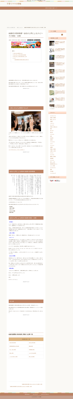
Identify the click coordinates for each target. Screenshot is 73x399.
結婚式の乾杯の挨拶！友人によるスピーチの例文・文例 (32, 384)
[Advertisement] (36, 18)
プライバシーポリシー (45, 394)
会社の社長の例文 (13, 342)
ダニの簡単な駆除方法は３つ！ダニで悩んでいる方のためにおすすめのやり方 (60, 56)
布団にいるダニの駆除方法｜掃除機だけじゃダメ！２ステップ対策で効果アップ (60, 99)
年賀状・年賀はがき (53, 126)
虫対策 (51, 139)
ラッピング (52, 145)
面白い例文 (12, 353)
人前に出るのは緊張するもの (17, 53)
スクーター (52, 160)
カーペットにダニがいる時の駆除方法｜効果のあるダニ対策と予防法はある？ (60, 77)
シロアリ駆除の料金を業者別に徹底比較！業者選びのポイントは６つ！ (60, 49)
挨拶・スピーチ (53, 119)
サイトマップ (35, 394)
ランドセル (52, 154)
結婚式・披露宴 (53, 117)
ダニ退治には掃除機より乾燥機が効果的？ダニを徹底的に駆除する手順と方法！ (60, 84)
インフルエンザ (53, 173)
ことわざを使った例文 (13, 356)
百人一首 (51, 130)
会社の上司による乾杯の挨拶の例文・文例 (20, 56)
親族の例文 (31, 346)
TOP (11, 27)
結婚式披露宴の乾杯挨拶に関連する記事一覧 (22, 59)
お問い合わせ (27, 394)
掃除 (51, 128)
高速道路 (51, 158)
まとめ (14, 58)
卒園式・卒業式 (53, 149)
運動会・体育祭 (53, 156)
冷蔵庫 (51, 121)
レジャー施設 (52, 165)
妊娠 (51, 136)
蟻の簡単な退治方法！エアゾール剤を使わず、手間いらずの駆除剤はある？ (60, 63)
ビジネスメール (53, 115)
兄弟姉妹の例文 (32, 349)
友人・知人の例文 (13, 349)
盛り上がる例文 (32, 356)
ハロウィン (52, 123)
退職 (51, 169)
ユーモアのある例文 (32, 353)
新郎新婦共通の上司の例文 (14, 346)
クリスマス (52, 134)
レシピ (51, 143)
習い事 (51, 132)
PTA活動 (51, 171)
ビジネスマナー (53, 167)
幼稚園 (51, 147)
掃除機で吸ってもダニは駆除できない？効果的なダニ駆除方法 (60, 42)
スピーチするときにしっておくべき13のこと (17, 149)
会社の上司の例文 (32, 342)
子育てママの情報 (14, 4)
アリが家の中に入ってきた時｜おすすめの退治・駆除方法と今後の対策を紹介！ (60, 106)
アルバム (51, 152)
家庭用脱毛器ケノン (53, 163)
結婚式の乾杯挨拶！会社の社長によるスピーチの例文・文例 (21, 386)
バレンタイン (52, 141)
